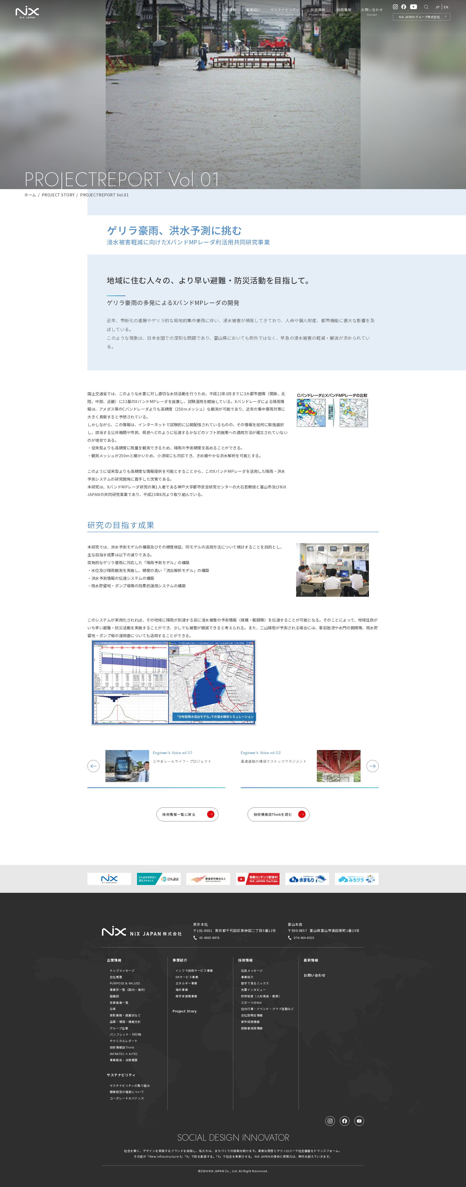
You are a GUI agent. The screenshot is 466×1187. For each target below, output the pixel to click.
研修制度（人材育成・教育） (261, 996)
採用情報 (245, 960)
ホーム (30, 194)
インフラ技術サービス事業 (194, 970)
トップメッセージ (122, 970)
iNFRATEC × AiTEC (124, 1053)
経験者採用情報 (252, 1028)
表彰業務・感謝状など (125, 1015)
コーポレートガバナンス (127, 1098)
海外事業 (182, 989)
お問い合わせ (314, 975)
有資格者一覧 (119, 1002)
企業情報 (114, 960)
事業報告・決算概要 (124, 1060)
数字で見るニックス (255, 983)
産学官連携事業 (186, 996)
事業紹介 (180, 960)
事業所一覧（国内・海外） (128, 989)
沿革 (113, 1008)
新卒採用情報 (250, 1021)
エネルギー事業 (186, 983)
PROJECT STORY (58, 194)
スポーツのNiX (251, 1002)
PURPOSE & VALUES (125, 983)
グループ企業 (119, 1028)
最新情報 (311, 960)
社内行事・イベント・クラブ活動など (267, 1008)
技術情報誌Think (122, 1047)
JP (437, 6)
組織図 (114, 996)
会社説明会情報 (252, 1015)
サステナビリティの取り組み (130, 1085)
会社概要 (116, 977)
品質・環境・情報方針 (125, 1021)
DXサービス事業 (187, 977)
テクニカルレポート (124, 1041)
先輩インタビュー (253, 989)
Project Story (185, 1011)
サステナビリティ (121, 1074)
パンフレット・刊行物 (125, 1034)
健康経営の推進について (127, 1091)
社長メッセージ (252, 970)
